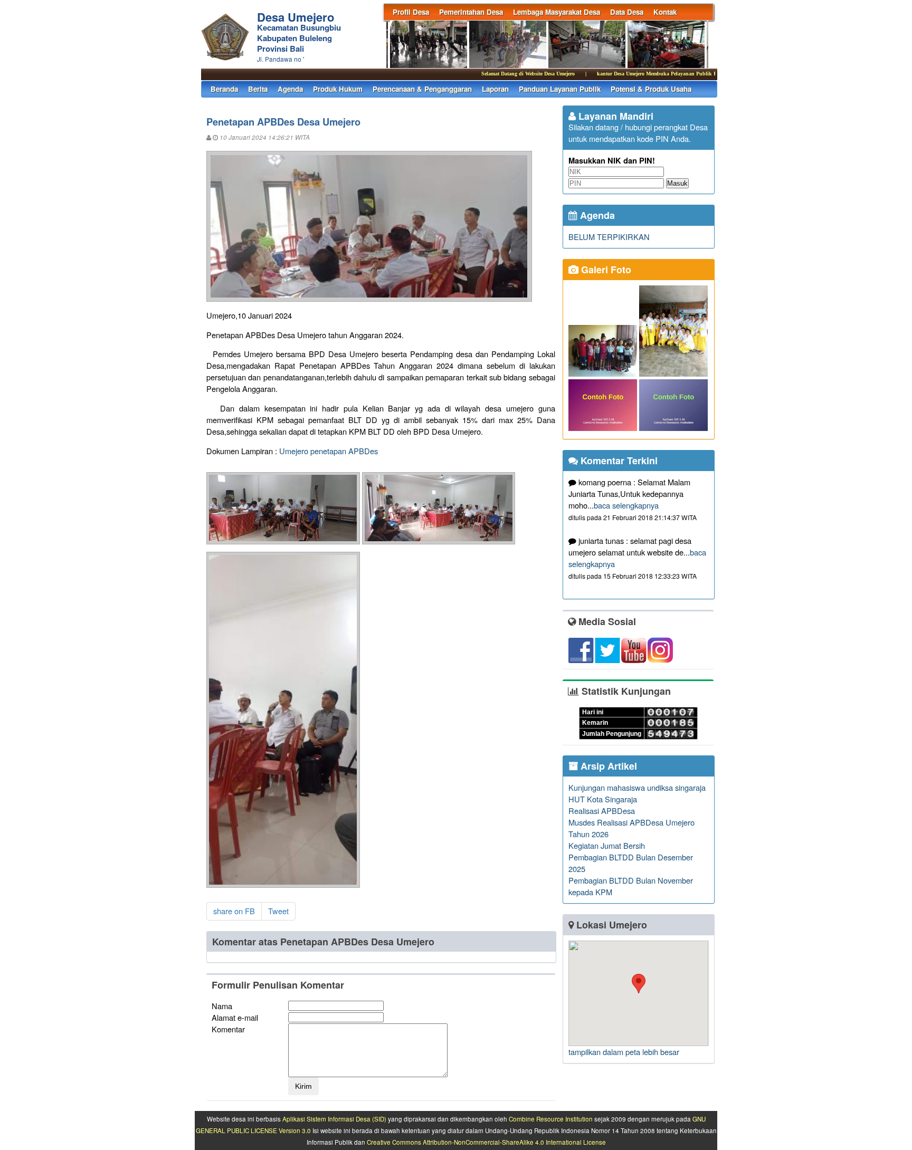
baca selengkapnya (626, 505)
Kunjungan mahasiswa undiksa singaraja (637, 787)
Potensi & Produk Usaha (651, 89)
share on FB (234, 910)
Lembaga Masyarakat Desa (556, 12)
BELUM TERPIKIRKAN (609, 236)
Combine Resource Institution (551, 1119)
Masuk (677, 183)
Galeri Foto (604, 269)
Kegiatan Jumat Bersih (606, 845)
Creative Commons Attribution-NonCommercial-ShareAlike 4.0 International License (486, 1142)
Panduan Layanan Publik (560, 89)
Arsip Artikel (607, 766)
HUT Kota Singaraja (602, 798)
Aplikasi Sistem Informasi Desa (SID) (334, 1119)
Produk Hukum (338, 89)
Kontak (665, 12)
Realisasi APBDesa (601, 810)
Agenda (290, 89)
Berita (258, 89)
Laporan (495, 89)
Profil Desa (411, 12)
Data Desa (626, 12)
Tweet (278, 910)
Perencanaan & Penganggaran (422, 89)
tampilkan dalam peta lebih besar (623, 1051)
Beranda (224, 89)
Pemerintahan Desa (471, 12)
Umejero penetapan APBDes (328, 450)
